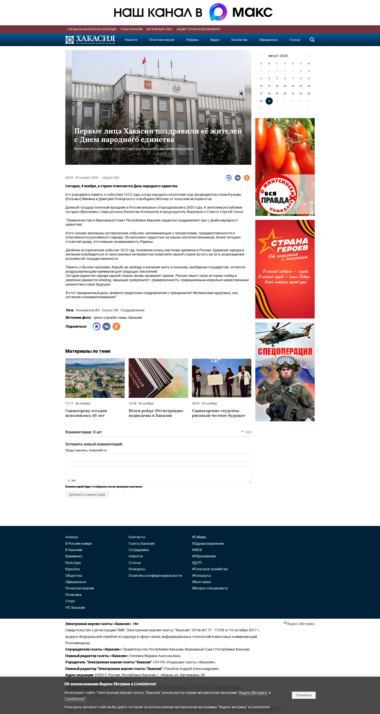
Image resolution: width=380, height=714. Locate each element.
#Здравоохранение (208, 543)
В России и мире (78, 543)
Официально (268, 40)
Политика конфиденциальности (155, 575)
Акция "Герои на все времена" (198, 29)
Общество (110, 178)
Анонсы (71, 537)
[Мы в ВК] (238, 178)
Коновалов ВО (87, 309)
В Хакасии (73, 550)
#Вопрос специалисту (210, 588)
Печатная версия (161, 40)
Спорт (70, 601)
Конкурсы (137, 569)
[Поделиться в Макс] (229, 178)
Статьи (295, 40)
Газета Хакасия (142, 543)
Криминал (73, 556)
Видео (214, 40)
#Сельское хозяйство (210, 569)
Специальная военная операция (91, 29)
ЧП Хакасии (75, 607)
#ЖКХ (197, 550)
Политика (73, 595)
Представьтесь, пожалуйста (86, 450)
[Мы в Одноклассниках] (247, 178)
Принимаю (304, 695)
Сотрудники (139, 550)
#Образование (204, 556)
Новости (131, 40)
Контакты (137, 537)
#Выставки (201, 582)
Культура (73, 563)
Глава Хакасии (131, 29)
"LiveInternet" (75, 699)
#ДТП (197, 563)
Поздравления (132, 309)
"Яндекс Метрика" (253, 692)
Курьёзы (72, 569)
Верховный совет (159, 29)
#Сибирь (199, 537)
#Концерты (201, 575)
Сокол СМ (109, 309)
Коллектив (239, 40)
